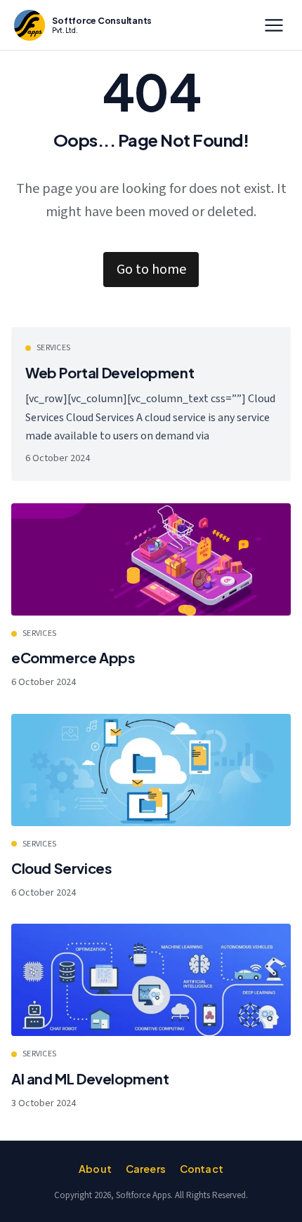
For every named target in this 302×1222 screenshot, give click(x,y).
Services (53, 348)
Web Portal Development (109, 372)
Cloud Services (61, 868)
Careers (146, 1168)
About (95, 1168)
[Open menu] (274, 25)
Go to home (151, 269)
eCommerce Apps (73, 657)
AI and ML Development (90, 1078)
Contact (201, 1168)
